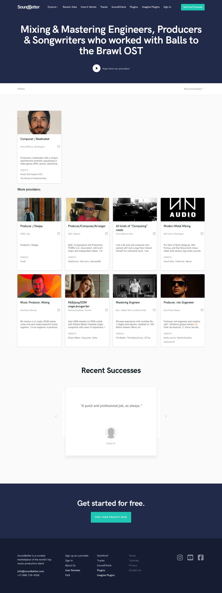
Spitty (94, 338)
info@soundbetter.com (30, 571)
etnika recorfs (170, 338)
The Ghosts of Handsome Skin (33, 178)
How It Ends (169, 261)
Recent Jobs (70, 7)
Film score (84, 261)
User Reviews (72, 570)
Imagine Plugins (151, 7)
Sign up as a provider (77, 555)
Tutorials (134, 560)
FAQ (67, 575)
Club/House (73, 261)
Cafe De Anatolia (184, 338)
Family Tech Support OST (31, 174)
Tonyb (23, 261)
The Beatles (121, 338)
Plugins (134, 7)
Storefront (102, 555)
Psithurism (179, 261)
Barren (189, 261)
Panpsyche (86, 338)
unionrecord (169, 342)
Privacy (133, 565)
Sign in (167, 7)
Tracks (104, 7)
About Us (70, 565)
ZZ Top (147, 338)
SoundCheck (118, 7)
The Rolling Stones (135, 338)
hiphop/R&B (95, 261)
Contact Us (135, 570)
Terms (132, 555)
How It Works (88, 7)
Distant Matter (74, 338)
